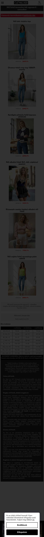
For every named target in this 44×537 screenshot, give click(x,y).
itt (33, 520)
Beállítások (22, 525)
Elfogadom (22, 532)
